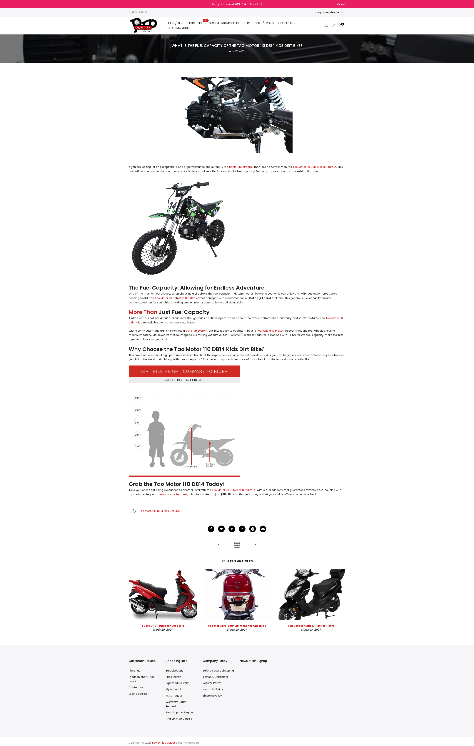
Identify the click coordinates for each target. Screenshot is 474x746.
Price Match (173, 677)
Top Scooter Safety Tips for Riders (311, 626)
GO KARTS (285, 23)
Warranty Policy (213, 689)
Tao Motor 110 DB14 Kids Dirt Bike (159, 511)
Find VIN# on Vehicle (179, 719)
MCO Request (174, 695)
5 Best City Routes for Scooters (163, 626)
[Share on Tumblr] (242, 529)
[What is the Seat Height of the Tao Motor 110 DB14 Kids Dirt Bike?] (218, 545)
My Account (173, 689)
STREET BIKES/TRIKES (258, 23)
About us (134, 670)
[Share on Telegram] (252, 529)
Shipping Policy (212, 695)
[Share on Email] (263, 529)
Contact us (136, 687)
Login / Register (138, 694)
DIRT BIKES (198, 23)
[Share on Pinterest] (231, 529)
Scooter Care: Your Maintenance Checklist (237, 626)
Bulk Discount (174, 670)
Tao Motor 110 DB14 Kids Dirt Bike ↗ (314, 167)
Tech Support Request (180, 712)
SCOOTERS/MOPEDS (224, 23)
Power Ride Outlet (163, 743)
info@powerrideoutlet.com (330, 12)
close (133, 4)
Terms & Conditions (215, 677)
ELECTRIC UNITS (179, 28)
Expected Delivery (177, 683)
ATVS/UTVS (176, 23)
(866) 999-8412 (141, 12)
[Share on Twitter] (221, 529)
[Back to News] (237, 545)
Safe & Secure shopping (218, 670)
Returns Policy (212, 683)
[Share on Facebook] (211, 529)
